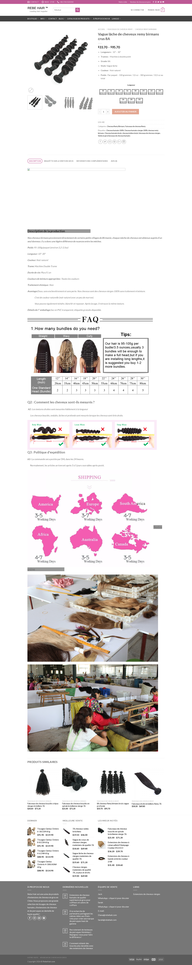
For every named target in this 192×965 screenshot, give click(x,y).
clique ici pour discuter (119, 898)
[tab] (34, 161)
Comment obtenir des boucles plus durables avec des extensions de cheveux (81, 945)
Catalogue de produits (78, 19)
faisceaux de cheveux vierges (149, 133)
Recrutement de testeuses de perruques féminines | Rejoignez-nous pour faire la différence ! (81, 933)
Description (35, 161)
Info (42, 19)
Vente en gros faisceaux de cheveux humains (114, 136)
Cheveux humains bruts (113, 133)
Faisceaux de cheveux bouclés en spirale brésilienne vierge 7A (75, 804)
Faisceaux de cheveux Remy (120, 29)
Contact (52, 19)
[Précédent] (32, 60)
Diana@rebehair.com (107, 915)
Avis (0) (114, 161)
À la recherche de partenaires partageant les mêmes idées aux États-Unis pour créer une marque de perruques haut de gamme (81, 917)
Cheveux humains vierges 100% (135, 130)
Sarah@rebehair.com (107, 920)
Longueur (131, 85)
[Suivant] (89, 60)
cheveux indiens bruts (130, 133)
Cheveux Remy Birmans (146, 29)
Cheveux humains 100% (115, 130)
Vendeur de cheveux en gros (140, 2)
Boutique (32, 19)
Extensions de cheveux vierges (146, 894)
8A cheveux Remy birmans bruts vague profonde (113, 804)
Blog (61, 19)
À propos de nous (101, 19)
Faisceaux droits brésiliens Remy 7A (146, 804)
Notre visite (123, 2)
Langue (115, 19)
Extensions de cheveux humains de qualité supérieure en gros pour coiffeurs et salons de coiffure (79, 900)
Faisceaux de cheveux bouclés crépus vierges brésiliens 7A (42, 804)
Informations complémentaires (92, 161)
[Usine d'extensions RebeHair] (38, 10)
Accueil (101, 29)
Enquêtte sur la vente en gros (58, 161)
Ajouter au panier (125, 111)
